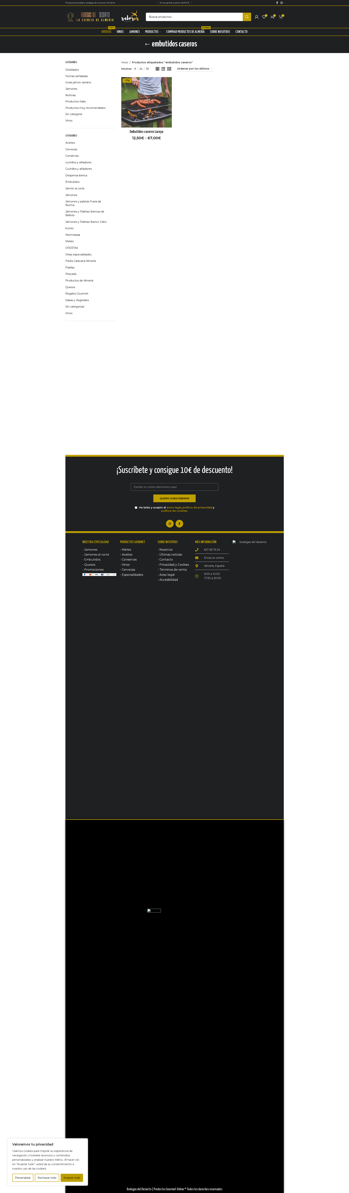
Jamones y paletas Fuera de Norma (83, 203)
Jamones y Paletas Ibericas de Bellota (84, 213)
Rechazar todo (47, 1177)
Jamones (71, 88)
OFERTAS (71, 248)
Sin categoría (73, 114)
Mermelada (72, 235)
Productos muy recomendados (85, 108)
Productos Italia (75, 101)
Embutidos (72, 181)
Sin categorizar (74, 306)
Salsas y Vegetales (77, 300)
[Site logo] (90, 16)
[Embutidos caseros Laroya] (146, 102)
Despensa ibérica (76, 175)
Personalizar (23, 1177)
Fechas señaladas (76, 76)
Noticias (70, 95)
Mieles (69, 241)
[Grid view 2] (157, 69)
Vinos (68, 120)
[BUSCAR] (247, 17)
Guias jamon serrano (78, 82)
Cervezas (71, 149)
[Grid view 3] (163, 69)
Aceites (70, 142)
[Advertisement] (90, 381)
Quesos (70, 287)
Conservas (72, 155)
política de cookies (174, 510)
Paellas (69, 267)
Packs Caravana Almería (80, 261)
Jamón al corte (74, 188)
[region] (47, 1162)
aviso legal (174, 507)
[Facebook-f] (179, 524)
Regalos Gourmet (76, 293)
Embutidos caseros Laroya (146, 132)
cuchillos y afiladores (78, 162)
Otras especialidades (78, 254)
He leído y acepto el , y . (176, 509)
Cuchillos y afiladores (78, 168)
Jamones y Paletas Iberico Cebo (86, 221)
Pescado (71, 274)
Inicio (124, 62)
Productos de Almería (79, 280)
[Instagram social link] (281, 2)
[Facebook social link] (277, 2)
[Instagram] (170, 524)
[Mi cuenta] (256, 17)
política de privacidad (197, 507)
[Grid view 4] (169, 69)
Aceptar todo (71, 1177)
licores (69, 228)
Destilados (72, 69)
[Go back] (147, 44)
